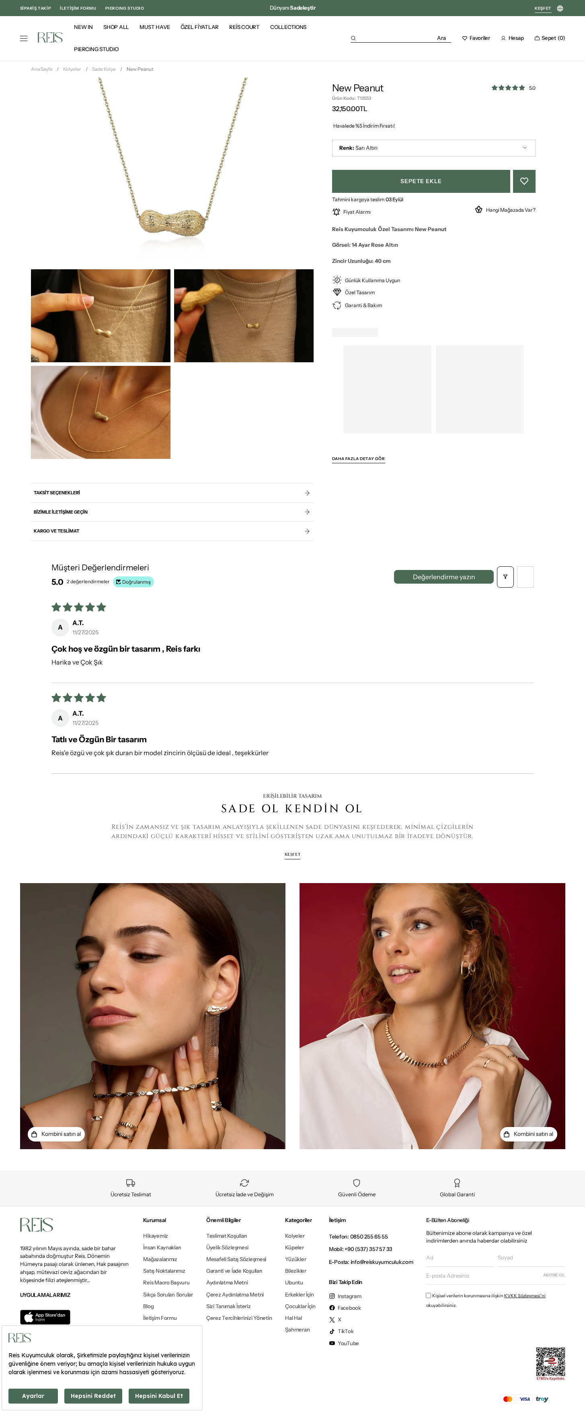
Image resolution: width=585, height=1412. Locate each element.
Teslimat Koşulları (226, 1236)
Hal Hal (293, 1318)
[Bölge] (560, 9)
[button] (401, 38)
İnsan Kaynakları (162, 1247)
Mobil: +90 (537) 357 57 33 (360, 1249)
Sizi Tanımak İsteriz (228, 1306)
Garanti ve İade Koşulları (234, 1270)
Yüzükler (295, 1259)
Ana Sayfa (41, 69)
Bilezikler (295, 1270)
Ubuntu (294, 1282)
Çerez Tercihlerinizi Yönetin (239, 1318)
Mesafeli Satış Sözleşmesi (236, 1259)
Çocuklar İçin (300, 1306)
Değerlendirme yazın (444, 577)
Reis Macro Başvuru (166, 1282)
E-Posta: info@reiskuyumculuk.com (371, 1262)
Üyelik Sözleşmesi (227, 1247)
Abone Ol (554, 1274)
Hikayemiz (155, 1236)
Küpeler (294, 1247)
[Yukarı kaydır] (571, 1393)
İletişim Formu (160, 1318)
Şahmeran (297, 1329)
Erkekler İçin (299, 1294)
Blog (148, 1306)
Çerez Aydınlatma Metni (235, 1294)
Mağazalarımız (160, 1259)
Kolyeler (72, 69)
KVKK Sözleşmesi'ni (525, 1295)
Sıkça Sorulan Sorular (168, 1294)
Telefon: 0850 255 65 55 (358, 1236)
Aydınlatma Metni (227, 1282)
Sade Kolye (104, 69)
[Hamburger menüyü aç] (23, 39)
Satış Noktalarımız (164, 1270)
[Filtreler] (505, 577)
